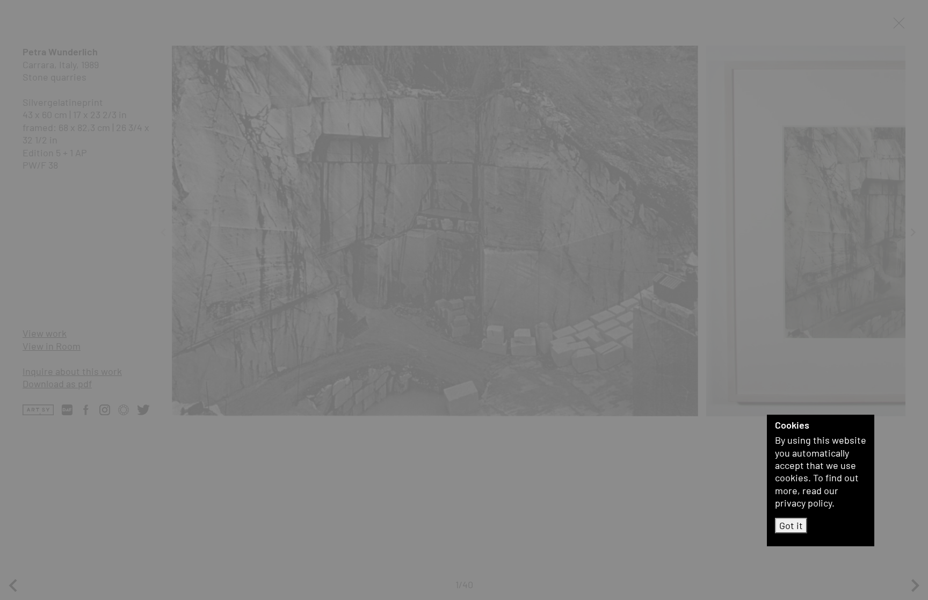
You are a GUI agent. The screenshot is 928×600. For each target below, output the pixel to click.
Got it (791, 525)
